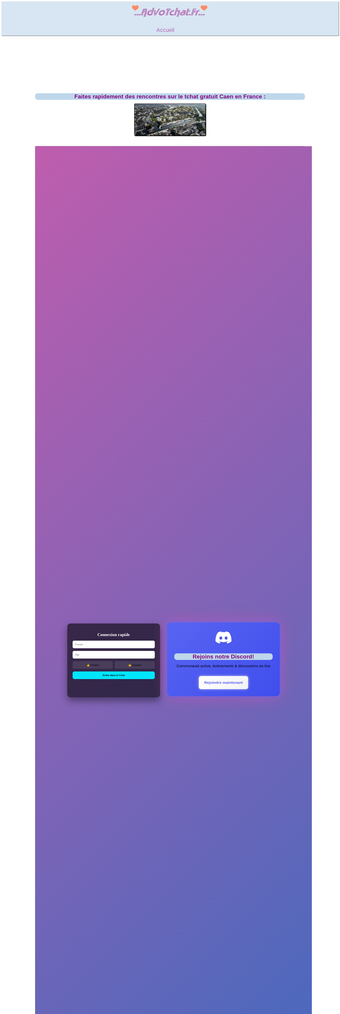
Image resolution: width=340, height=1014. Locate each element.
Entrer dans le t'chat (114, 675)
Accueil (165, 30)
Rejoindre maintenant (223, 682)
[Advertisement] (170, 64)
